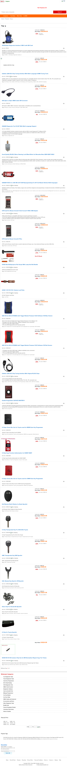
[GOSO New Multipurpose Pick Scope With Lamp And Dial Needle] (8, 256)
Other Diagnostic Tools (8, 703)
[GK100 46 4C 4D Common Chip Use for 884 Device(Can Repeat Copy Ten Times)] (8, 649)
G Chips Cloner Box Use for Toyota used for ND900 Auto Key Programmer (22, 427)
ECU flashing (22, 81)
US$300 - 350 (6, 724)
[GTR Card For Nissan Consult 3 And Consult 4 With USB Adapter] (8, 202)
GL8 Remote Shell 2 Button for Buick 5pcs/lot (14, 504)
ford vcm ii (57, 190)
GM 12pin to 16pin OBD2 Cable (21, 107)
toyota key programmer (8, 434)
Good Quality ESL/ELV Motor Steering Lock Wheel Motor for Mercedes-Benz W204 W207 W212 (28, 154)
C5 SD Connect (43, 737)
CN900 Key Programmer (28, 485)
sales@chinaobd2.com (43, 764)
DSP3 (57, 737)
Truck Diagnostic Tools (8, 678)
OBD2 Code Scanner (8, 687)
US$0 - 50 (5, 721)
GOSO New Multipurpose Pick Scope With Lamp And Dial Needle (20, 264)
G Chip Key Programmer (13, 459)
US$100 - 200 (6, 722)
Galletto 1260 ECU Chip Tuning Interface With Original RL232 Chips (20, 373)
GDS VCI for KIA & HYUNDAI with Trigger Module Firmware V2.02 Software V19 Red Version (27, 345)
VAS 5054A (5, 737)
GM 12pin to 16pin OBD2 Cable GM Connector (15, 100)
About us (46, 760)
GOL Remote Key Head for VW (10, 587)
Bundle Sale (6, 705)
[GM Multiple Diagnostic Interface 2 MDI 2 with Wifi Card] (8, 37)
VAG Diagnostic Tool (8, 685)
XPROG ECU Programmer (28, 737)
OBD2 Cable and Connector (9, 699)
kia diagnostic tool (25, 326)
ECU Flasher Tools (7, 81)
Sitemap (56, 760)
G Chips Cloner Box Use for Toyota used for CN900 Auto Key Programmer (22, 478)
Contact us (51, 760)
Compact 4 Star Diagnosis (51, 737)
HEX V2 (13, 738)
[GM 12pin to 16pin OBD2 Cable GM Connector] (8, 92)
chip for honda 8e (17, 613)
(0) (63, 48)
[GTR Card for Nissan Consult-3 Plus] (8, 230)
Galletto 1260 (35, 81)
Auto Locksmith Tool (8, 691)
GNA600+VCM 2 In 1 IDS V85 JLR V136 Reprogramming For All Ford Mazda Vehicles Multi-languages (30, 182)
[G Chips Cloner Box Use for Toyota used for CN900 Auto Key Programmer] (8, 470)
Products (7, 18)
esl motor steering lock (8, 163)
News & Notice (13, 760)
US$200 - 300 (12, 722)
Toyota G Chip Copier (23, 459)
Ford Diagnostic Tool (8, 190)
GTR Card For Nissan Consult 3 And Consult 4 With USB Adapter (20, 210)
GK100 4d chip (24, 664)
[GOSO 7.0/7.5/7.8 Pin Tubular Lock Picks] (8, 281)
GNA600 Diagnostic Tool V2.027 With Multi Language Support (19, 126)
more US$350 (12, 724)
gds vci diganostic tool (8, 326)
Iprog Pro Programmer (18, 737)
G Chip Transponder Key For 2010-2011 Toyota (15, 529)
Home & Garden (7, 711)
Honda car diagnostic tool (9, 135)
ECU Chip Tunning (7, 682)
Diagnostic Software (8, 689)
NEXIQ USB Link (34, 738)
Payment (18, 760)
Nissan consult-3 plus (8, 245)
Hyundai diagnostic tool (17, 326)
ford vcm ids (44, 190)
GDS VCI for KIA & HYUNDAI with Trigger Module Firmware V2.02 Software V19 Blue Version (27, 315)
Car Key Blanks (7, 695)
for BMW (25, 15)
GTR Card (12, 220)
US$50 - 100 (12, 721)
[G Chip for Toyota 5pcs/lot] (8, 623)
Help (60, 760)
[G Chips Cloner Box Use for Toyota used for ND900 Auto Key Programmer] (8, 419)
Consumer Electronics (8, 709)
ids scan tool (8, 191)
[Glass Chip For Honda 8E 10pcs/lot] (8, 598)
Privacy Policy (30, 760)
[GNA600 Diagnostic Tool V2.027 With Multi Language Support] (8, 117)
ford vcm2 (23, 190)
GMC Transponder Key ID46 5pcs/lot (12, 555)
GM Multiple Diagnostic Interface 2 (15, 54)
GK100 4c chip (18, 664)
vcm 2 (31, 190)
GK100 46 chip (12, 664)
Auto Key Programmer (8, 680)
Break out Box (17, 738)
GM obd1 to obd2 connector (9, 107)
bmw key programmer (8, 408)
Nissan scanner (7, 220)
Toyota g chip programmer (18, 434)
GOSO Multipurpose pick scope (10, 271)
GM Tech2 (29, 738)
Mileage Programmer (8, 693)
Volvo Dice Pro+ (11, 737)
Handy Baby (6, 459)
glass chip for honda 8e (8, 613)
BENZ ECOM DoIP (36, 737)
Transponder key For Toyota (16, 536)
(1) (63, 348)
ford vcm (40, 190)
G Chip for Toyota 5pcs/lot (9, 632)
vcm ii (37, 190)
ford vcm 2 (28, 190)
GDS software (37, 326)
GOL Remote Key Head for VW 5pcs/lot (13, 581)
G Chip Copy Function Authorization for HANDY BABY (17, 453)
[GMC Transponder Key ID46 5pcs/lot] (8, 547)
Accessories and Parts (8, 701)
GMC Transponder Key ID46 (9, 562)
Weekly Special (36, 434)
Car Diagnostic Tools (8, 676)
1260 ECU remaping (42, 81)
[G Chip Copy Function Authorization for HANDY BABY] (8, 444)
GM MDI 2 (6, 54)
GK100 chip (6, 664)
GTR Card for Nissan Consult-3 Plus (12, 239)
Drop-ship (24, 760)
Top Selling (12, 15)
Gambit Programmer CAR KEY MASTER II (13, 400)
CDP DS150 (9, 738)
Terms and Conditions (38, 760)
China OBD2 (13, 7)
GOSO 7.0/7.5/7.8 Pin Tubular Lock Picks (13, 290)
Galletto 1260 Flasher (16, 81)
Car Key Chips (6, 697)
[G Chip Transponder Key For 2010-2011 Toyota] (8, 521)
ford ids (34, 190)
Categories (5, 15)
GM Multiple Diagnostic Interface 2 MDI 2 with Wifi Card (17, 45)
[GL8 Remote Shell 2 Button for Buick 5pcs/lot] (8, 495)
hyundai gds (32, 326)
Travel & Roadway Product (9, 707)
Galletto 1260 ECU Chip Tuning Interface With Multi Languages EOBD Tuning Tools (25, 73)
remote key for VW (20, 587)
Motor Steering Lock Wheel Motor (19, 163)
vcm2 (61, 190)
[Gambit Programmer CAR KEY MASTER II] (8, 392)
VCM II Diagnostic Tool (17, 190)
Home (2, 15)
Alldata (39, 738)
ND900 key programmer (28, 434)
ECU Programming (29, 81)
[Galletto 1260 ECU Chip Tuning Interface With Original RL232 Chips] (8, 365)
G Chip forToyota (7, 536)
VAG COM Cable (24, 738)
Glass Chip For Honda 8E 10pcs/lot (11, 606)
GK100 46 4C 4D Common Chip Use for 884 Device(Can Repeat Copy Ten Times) (24, 657)
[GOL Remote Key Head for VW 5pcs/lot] (8, 572)
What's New (19, 15)
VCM (12, 191)
